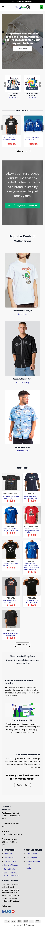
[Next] (40, 88)
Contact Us (9, 857)
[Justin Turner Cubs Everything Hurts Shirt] (11, 515)
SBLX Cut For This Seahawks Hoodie (9, 139)
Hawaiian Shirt (22, 451)
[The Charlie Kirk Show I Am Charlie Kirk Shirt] (11, 619)
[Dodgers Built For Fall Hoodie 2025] (33, 125)
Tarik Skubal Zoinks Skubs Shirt (9, 601)
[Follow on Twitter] (9, 911)
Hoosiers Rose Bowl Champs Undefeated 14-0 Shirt (31, 531)
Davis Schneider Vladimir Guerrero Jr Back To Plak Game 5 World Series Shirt (31, 567)
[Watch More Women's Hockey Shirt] (11, 482)
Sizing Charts (9, 869)
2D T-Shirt (22, 314)
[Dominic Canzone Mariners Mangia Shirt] (32, 482)
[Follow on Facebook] (3, 911)
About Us (8, 853)
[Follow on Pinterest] (13, 911)
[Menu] (3, 7)
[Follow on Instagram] (6, 911)
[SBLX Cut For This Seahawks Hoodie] (11, 125)
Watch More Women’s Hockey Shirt (11, 497)
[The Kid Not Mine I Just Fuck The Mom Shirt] (32, 586)
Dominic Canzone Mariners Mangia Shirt (31, 497)
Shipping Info (31, 857)
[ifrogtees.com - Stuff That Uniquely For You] (22, 7)
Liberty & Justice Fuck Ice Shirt (10, 565)
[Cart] (41, 7)
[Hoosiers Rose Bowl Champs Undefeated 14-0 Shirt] (32, 515)
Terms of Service (11, 865)
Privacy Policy (10, 861)
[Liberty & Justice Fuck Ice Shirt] (11, 549)
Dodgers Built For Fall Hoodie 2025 (32, 139)
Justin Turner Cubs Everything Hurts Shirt (10, 530)
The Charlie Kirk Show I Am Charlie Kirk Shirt (11, 634)
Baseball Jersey (22, 382)
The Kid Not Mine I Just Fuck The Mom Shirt (31, 601)
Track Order (31, 853)
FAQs (28, 868)
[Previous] (5, 88)
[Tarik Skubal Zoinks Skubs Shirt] (11, 586)
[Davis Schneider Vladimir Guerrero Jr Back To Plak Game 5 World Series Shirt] (32, 549)
